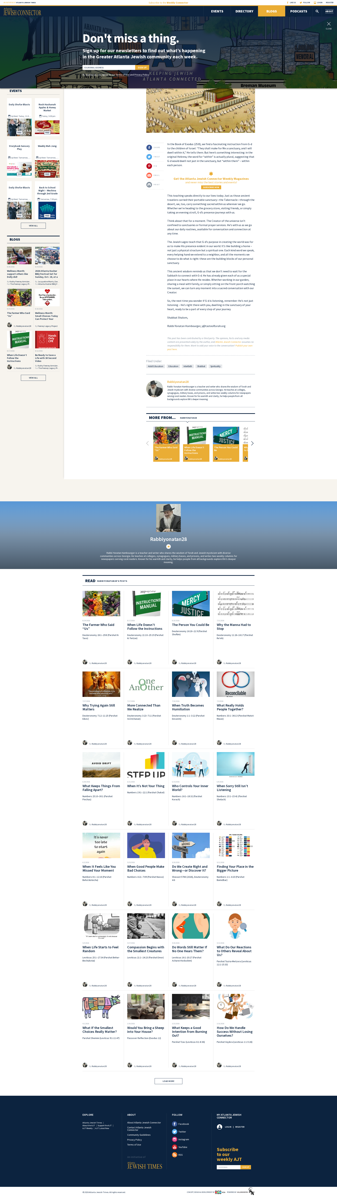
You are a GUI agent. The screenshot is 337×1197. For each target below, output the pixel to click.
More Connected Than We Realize (143, 707)
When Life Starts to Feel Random (100, 949)
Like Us (293, 2)
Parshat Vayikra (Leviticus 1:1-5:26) (234, 1041)
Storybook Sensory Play (19, 147)
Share (157, 147)
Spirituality (215, 366)
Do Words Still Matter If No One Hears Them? (189, 949)
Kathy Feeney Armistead (21, 281)
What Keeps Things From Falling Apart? (101, 788)
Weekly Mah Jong (47, 146)
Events (217, 11)
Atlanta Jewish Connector (228, 341)
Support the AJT (105, 1125)
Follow (306, 2)
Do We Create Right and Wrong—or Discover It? (189, 868)
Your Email (223, 1167)
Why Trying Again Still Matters (98, 707)
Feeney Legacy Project (48, 326)
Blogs (271, 11)
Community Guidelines (139, 1134)
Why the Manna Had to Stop (234, 626)
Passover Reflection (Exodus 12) (144, 1038)
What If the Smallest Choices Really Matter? (99, 1029)
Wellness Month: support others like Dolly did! (17, 273)
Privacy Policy (141, 74)
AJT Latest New (102, 1128)
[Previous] (148, 443)
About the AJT (88, 1125)
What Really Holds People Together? (230, 707)
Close (329, 28)
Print (157, 184)
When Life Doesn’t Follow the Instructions (194, 450)
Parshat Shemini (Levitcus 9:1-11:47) (101, 1038)
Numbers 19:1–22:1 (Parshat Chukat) (145, 792)
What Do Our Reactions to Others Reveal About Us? (234, 951)
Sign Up (142, 67)
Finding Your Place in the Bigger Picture (235, 868)
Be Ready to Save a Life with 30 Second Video (45, 358)
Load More (168, 1081)
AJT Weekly (87, 1128)
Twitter (182, 1131)
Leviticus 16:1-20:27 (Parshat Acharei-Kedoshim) (186, 959)
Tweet (157, 157)
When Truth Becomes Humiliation (188, 707)
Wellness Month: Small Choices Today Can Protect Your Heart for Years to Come (46, 318)
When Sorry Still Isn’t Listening (232, 788)
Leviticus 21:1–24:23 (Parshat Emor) (145, 957)
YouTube (183, 1147)
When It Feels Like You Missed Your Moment (99, 868)
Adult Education (155, 366)
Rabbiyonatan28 (178, 382)
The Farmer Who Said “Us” (165, 449)
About (329, 11)
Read (90, 580)
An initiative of (20, 2)
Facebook (184, 1124)
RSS (181, 1154)
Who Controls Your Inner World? (190, 788)
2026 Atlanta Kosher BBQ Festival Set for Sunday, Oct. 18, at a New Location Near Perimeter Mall (46, 276)
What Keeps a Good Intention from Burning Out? (189, 1031)
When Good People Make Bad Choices (145, 868)
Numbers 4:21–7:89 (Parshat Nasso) (145, 876)
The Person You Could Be (226, 449)
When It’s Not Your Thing (145, 786)
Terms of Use (123, 74)
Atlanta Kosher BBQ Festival (50, 284)
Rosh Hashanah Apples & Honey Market (47, 107)
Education (173, 366)
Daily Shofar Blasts (19, 104)
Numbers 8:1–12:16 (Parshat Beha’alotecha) (96, 878)
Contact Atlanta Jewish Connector (139, 1128)
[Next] (251, 443)
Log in (228, 1127)
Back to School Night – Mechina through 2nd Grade (47, 190)
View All (33, 225)
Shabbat (201, 366)
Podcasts (298, 11)
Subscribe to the (168, 2)
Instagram (184, 1139)
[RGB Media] (220, 1192)
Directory (244, 11)
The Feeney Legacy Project (22, 284)
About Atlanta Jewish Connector (144, 1122)
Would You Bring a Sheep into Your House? (145, 1029)
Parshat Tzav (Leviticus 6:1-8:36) (188, 1041)
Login (319, 2)
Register (329, 2)
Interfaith (188, 366)
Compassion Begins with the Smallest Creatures (145, 949)
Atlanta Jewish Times (92, 1122)
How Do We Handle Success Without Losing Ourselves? (235, 1031)
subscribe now (211, 187)
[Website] (168, 546)
